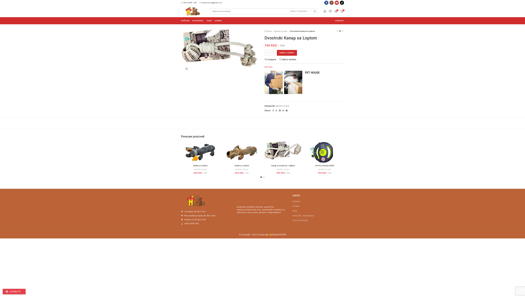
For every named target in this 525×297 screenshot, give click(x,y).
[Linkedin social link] (283, 110)
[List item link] (207, 211)
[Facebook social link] (326, 3)
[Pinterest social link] (280, 110)
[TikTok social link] (342, 3)
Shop (294, 211)
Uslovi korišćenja (300, 220)
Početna (268, 31)
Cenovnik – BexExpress (303, 215)
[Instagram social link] (331, 3)
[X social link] (276, 110)
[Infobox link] (189, 2)
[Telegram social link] (286, 110)
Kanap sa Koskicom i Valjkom (283, 165)
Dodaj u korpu (287, 53)
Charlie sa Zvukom (241, 165)
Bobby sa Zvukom (200, 165)
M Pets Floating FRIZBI (324, 165)
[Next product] (342, 31)
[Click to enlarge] (186, 69)
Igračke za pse (281, 31)
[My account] (325, 11)
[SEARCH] (315, 11)
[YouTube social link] (337, 3)
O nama (295, 206)
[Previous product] (337, 31)
